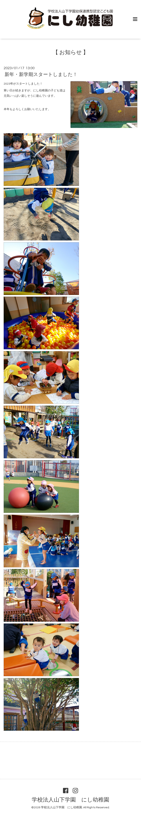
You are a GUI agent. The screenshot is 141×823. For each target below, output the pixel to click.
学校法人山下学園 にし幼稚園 (70, 800)
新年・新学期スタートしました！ (41, 74)
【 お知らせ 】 (70, 52)
